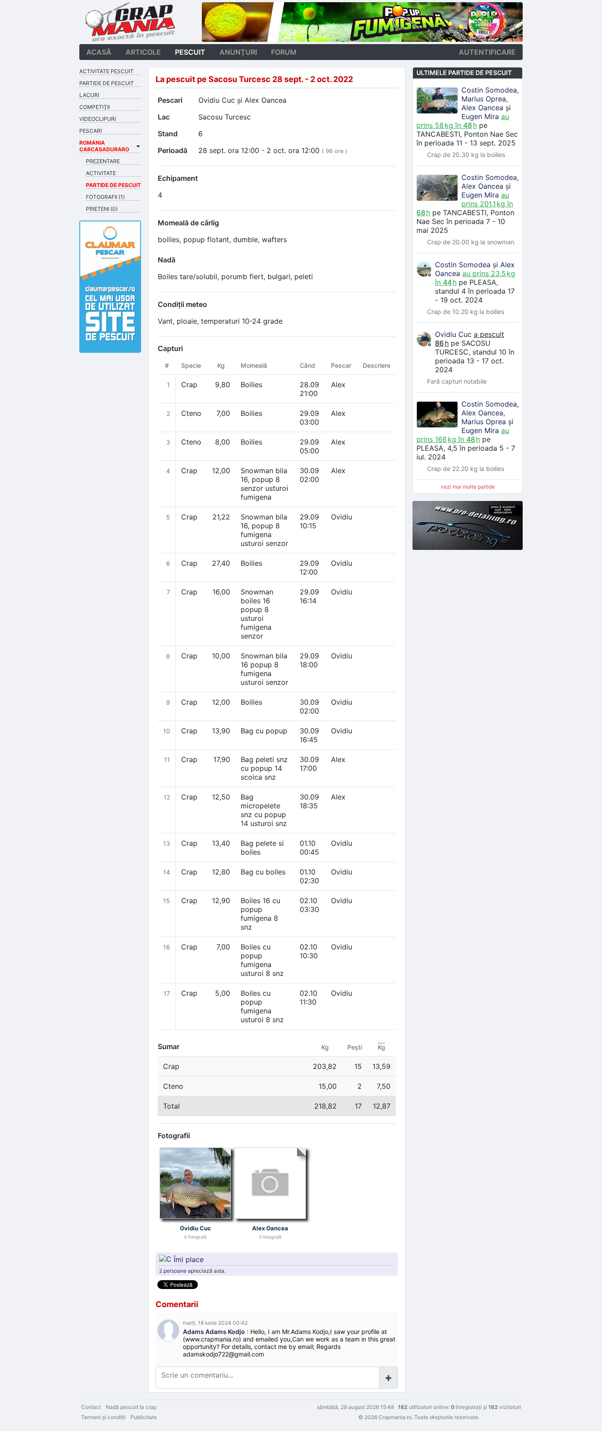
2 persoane (172, 1270)
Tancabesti (438, 134)
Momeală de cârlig (188, 222)
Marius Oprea (483, 98)
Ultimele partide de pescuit (464, 72)
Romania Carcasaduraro (104, 146)
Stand (168, 133)
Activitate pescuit (106, 71)
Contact (91, 1407)
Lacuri (89, 95)
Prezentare (103, 161)
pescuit (190, 52)
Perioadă (172, 150)
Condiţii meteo (182, 304)
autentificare (487, 52)
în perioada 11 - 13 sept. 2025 (466, 142)
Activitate (101, 173)
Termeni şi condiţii (103, 1417)
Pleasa (482, 282)
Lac (164, 116)
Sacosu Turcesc (224, 116)
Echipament (178, 178)
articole (143, 52)
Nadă (166, 259)
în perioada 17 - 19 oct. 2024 (475, 295)
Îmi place (189, 1259)
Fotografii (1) (105, 197)
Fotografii (174, 1135)
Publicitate (143, 1417)
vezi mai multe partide (468, 486)
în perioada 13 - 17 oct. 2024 (474, 360)
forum (284, 52)
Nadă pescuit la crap (131, 1407)
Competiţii (94, 107)
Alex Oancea (265, 100)
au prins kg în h (462, 121)
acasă (98, 52)
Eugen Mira (480, 116)
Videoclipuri (97, 119)
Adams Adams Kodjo (214, 1331)
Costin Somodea (489, 90)
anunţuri (238, 52)
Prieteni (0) (102, 208)
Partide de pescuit (106, 83)
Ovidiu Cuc (216, 100)
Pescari (170, 100)
